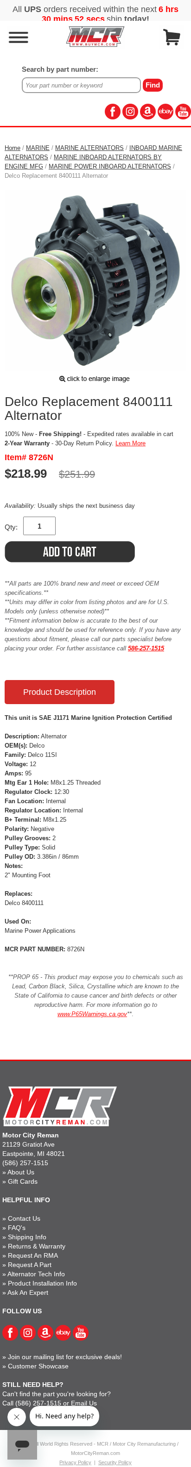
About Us (20, 1172)
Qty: (11, 527)
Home (12, 147)
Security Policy (115, 1462)
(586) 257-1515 (25, 1163)
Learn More (130, 443)
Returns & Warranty (36, 1246)
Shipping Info (27, 1237)
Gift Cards (23, 1181)
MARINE (38, 147)
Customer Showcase (38, 1366)
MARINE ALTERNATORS (89, 147)
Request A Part (29, 1264)
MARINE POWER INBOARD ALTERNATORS (110, 166)
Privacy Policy (75, 1462)
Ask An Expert (27, 1292)
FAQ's (16, 1227)
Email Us (84, 1403)
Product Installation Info (42, 1283)
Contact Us (24, 1218)
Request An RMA (33, 1255)
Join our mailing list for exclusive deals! (65, 1357)
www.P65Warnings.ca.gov (92, 1014)
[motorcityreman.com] (95, 36)
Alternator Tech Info (36, 1274)
